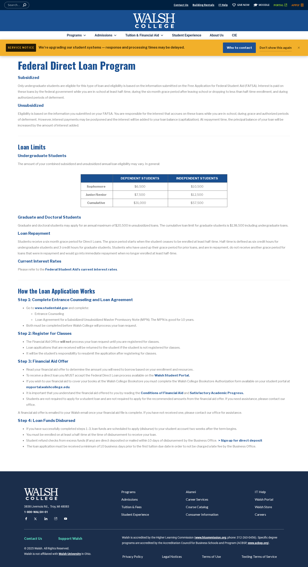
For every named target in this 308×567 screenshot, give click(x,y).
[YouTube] (65, 519)
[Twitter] (35, 519)
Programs (74, 35)
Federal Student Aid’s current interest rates (81, 269)
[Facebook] (25, 519)
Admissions (103, 35)
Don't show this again (276, 47)
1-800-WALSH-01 (36, 512)
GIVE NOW (243, 5)
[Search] (24, 5)
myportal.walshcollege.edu (48, 387)
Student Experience (186, 35)
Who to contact (239, 48)
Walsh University (70, 553)
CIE (234, 35)
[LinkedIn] (45, 519)
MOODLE (264, 5)
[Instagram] (55, 519)
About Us (217, 35)
